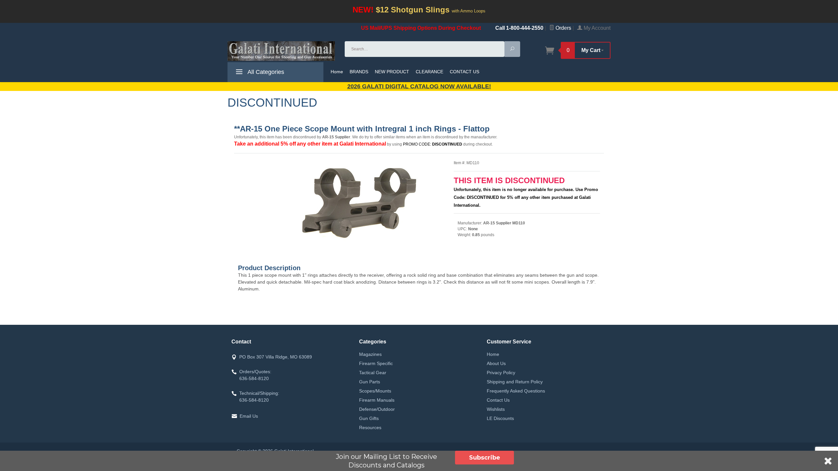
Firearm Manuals (376, 400)
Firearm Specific (376, 363)
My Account (596, 28)
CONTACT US (464, 71)
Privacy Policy (501, 372)
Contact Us (498, 400)
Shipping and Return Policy (515, 381)
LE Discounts (500, 418)
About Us (496, 363)
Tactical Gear (372, 372)
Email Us (249, 416)
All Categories (265, 72)
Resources (370, 427)
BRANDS (359, 71)
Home (337, 71)
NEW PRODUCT (392, 71)
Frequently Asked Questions (516, 390)
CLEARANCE (429, 71)
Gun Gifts (369, 418)
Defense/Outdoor (377, 409)
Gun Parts (369, 381)
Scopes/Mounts (375, 390)
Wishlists (496, 409)
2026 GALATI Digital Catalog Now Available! (419, 86)
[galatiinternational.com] (282, 51)
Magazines (370, 354)
